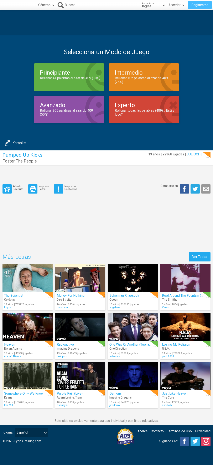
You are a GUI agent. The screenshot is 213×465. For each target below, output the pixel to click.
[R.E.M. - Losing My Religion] (185, 327)
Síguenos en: (168, 441)
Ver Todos (199, 257)
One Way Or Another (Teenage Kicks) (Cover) (141, 344)
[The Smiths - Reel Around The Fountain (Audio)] (185, 278)
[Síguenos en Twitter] (195, 441)
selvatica (114, 356)
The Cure (168, 397)
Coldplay (9, 299)
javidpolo (62, 356)
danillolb (167, 405)
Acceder (174, 5)
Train (78, 397)
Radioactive (65, 344)
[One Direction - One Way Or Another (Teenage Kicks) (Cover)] (133, 327)
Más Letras (16, 256)
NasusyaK (62, 405)
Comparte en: (169, 185)
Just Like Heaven (174, 393)
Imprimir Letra (44, 188)
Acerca (142, 431)
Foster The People (19, 161)
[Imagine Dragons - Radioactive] (80, 327)
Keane (8, 397)
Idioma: (7, 432)
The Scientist (13, 296)
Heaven (9, 344)
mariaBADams (12, 356)
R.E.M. (166, 348)
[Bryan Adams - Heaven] (27, 327)
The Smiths (169, 299)
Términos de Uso (179, 431)
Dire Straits (64, 299)
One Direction (118, 348)
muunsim (62, 307)
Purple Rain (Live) (70, 393)
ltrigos (7, 307)
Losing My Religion (176, 344)
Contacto (157, 431)
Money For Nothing (70, 296)
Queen (113, 299)
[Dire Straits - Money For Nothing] (80, 278)
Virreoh (166, 307)
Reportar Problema (70, 188)
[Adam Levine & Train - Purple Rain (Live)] (80, 376)
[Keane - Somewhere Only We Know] (27, 376)
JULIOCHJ (194, 154)
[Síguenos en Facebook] (184, 441)
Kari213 (8, 405)
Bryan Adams (13, 348)
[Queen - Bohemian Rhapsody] (133, 278)
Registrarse (199, 5)
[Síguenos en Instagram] (206, 441)
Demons (115, 393)
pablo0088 (168, 356)
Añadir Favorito (18, 188)
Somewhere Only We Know (23, 393)
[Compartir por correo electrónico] (206, 189)
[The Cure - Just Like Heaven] (185, 376)
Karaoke (19, 143)
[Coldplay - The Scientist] (27, 278)
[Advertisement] (106, 22)
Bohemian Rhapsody (124, 296)
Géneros (44, 5)
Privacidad (203, 431)
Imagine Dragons (68, 348)
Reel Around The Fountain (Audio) (186, 296)
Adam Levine (65, 397)
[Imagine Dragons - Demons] (133, 376)
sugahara (114, 307)
